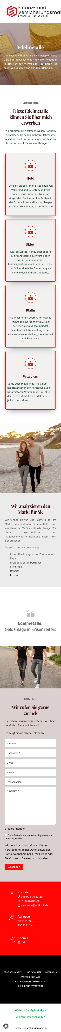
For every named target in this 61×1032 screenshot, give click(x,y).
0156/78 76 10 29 (31, 896)
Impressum (51, 972)
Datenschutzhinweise (34, 858)
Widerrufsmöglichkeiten (30, 1016)
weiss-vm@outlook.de (34, 905)
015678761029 (29, 901)
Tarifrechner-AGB (30, 977)
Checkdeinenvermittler (30, 986)
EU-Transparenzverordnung (30, 981)
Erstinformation (22, 835)
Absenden (14, 866)
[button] (6, 1026)
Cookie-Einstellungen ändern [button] (30, 1028)
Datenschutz (34, 972)
